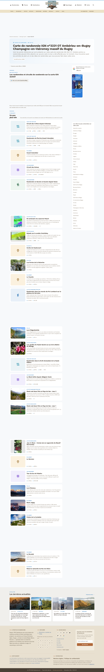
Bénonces (75, 189)
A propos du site (60, 638)
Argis (74, 164)
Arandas (75, 154)
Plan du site (59, 645)
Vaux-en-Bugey (76, 182)
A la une (58, 641)
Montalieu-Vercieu (77, 151)
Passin (74, 195)
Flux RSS (59, 643)
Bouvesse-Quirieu (77, 187)
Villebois (75, 220)
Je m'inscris (85, 644)
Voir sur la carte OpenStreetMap (19, 80)
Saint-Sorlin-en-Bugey (77, 184)
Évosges (75, 133)
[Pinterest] (64, 633)
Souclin (74, 169)
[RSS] (61, 636)
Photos (25, 11)
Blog (63, 11)
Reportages (38, 11)
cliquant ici (91, 664)
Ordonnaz (75, 138)
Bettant (74, 218)
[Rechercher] (93, 5)
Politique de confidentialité (72, 658)
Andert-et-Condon (77, 228)
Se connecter (84, 11)
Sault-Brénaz (76, 215)
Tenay (74, 172)
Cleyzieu (75, 179)
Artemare (75, 177)
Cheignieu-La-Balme (77, 146)
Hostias (74, 205)
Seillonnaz (75, 225)
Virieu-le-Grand (76, 159)
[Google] (64, 636)
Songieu (74, 135)
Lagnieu (74, 156)
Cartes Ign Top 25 (22, 36)
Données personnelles (57, 670)
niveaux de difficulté (35, 663)
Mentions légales (58, 658)
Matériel (45, 11)
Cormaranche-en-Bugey (78, 200)
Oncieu (74, 148)
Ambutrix (75, 210)
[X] (61, 633)
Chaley (74, 161)
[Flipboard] (58, 636)
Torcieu (74, 202)
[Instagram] (67, 633)
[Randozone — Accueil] (52, 5)
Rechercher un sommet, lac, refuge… (45, 633)
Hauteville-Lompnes (77, 128)
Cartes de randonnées (14, 36)
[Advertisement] (52, 24)
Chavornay (75, 166)
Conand (74, 192)
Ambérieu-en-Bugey (77, 130)
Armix (74, 223)
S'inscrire (91, 11)
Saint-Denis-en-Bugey (77, 197)
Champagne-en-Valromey (78, 207)
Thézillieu (75, 143)
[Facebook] (58, 633)
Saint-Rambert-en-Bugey (78, 174)
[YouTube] (70, 633)
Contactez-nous (60, 647)
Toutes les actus (89, 594)
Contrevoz (75, 213)
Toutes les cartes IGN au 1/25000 (18, 66)
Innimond (75, 141)
